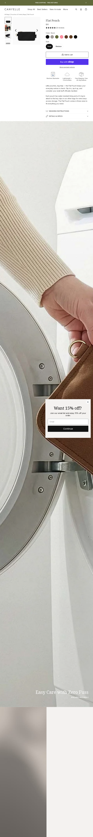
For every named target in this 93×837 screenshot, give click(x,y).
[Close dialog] (88, 402)
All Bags (7, 14)
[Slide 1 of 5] (8, 20)
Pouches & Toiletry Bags (18, 14)
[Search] (76, 9)
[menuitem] (65, 9)
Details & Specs (55, 116)
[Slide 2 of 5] (8, 28)
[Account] (80, 9)
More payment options (67, 67)
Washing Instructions (59, 111)
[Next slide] (85, 2)
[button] (51, 28)
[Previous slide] (5, 2)
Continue (68, 428)
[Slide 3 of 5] (8, 35)
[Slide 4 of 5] (8, 42)
